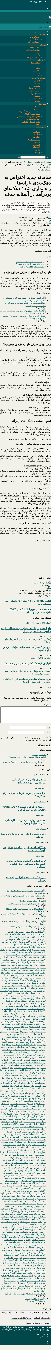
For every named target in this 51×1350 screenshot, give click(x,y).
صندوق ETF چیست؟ (36, 1301)
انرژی (43, 44)
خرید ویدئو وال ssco (42, 1318)
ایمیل (48, 732)
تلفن (38, 124)
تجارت (37, 83)
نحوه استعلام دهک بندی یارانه (32, 266)
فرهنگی (36, 144)
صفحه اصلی (40, 32)
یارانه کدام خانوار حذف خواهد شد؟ (30, 262)
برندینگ (37, 109)
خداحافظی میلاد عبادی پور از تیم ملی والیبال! (25, 1293)
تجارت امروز (31, 230)
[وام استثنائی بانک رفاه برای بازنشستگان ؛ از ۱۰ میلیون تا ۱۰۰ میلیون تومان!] (38, 623)
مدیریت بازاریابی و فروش (28, 116)
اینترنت (37, 106)
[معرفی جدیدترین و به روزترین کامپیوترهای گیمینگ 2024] (23, 911)
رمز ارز (36, 70)
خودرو (37, 80)
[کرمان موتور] (44, 27)
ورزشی (36, 152)
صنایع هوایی (35, 93)
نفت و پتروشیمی (32, 57)
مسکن (37, 85)
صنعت (37, 96)
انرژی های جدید (33, 49)
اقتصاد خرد (35, 37)
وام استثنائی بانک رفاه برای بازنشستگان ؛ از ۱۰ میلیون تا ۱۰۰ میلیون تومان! (26, 630)
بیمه (38, 75)
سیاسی (36, 142)
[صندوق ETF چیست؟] (35, 1298)
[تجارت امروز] (44, 17)
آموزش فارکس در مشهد (21, 1318)
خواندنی (36, 137)
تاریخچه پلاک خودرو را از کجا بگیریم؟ (35, 1312)
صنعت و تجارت (39, 78)
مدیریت (42, 103)
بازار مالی (41, 60)
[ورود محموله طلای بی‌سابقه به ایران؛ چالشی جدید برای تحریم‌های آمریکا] (25, 674)
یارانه (48, 588)
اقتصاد (43, 34)
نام (49, 727)
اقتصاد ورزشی (33, 42)
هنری (37, 150)
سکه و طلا (35, 62)
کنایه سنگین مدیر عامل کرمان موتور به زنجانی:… (23, 896)
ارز (38, 65)
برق (38, 52)
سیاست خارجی (33, 139)
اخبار (39, 170)
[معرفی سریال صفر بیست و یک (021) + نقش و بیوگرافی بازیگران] (32, 901)
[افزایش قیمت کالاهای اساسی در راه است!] (40, 658)
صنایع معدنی (34, 91)
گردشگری (35, 147)
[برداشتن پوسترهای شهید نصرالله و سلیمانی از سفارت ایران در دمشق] (23, 300)
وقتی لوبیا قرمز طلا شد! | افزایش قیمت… (27, 926)
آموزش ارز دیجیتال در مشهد (38, 1323)
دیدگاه (47, 705)
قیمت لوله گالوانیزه (9, 1312)
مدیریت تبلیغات (33, 119)
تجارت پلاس (40, 127)
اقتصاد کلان (35, 39)
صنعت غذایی (34, 98)
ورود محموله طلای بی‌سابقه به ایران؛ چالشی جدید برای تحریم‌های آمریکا (27, 680)
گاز (38, 55)
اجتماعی (36, 129)
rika (49, 217)
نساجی (37, 101)
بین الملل (36, 132)
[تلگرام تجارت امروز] (41, 583)
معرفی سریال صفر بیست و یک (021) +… (27, 903)
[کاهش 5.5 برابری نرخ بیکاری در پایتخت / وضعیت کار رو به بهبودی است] (23, 313)
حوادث (37, 134)
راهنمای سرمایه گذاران (29, 111)
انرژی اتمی (35, 47)
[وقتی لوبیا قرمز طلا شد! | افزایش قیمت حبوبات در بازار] (23, 924)
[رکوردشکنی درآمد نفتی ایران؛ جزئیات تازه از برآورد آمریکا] (25, 642)
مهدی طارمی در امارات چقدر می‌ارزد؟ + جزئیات (24, 762)
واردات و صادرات (32, 88)
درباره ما (42, 1337)
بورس (37, 73)
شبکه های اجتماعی (31, 114)
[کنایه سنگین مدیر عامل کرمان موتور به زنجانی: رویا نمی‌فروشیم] (23, 893)
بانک (38, 67)
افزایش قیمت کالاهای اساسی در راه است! (28, 663)
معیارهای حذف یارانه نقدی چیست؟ (30, 264)
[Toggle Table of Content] (49, 257)
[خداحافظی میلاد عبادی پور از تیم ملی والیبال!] (23, 1291)
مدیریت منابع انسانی (31, 121)
